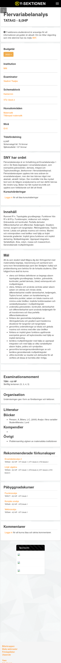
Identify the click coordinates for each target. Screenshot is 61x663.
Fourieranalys (11, 493)
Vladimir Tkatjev (11, 81)
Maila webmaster (9, 649)
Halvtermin (8, 93)
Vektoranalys (10, 509)
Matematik (8, 112)
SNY (34, 37)
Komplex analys (12, 501)
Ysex (4, 660)
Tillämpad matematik (13, 115)
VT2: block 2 (9, 99)
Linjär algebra (11, 467)
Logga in (8, 197)
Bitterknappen (8, 646)
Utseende (6, 654)
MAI (5, 68)
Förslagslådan (8, 651)
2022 (7, 54)
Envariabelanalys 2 (13, 458)
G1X (6, 128)
